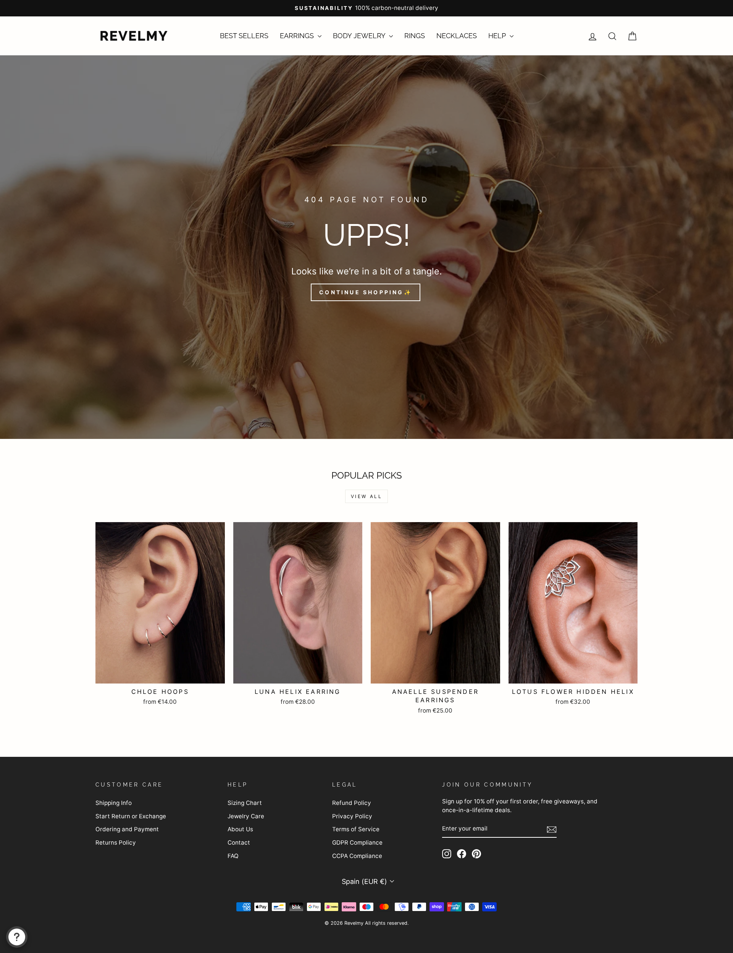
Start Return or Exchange (130, 816)
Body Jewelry (360, 36)
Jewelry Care (246, 816)
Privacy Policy (352, 816)
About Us (240, 829)
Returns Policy (115, 842)
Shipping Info (113, 802)
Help (498, 36)
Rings (414, 36)
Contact (239, 842)
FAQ (233, 855)
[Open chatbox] (16, 937)
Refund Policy (351, 802)
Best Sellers (244, 36)
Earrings (298, 36)
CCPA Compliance (357, 855)
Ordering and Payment (127, 829)
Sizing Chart (245, 802)
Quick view (160, 673)
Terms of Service (355, 829)
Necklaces (456, 36)
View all (367, 496)
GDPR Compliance (357, 842)
